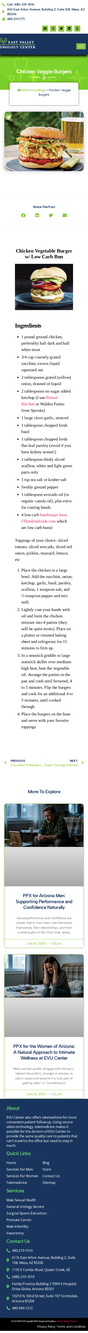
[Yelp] (77, 29)
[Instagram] (53, 29)
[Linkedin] (69, 29)
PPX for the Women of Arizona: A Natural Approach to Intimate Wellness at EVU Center (44, 1052)
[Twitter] (61, 29)
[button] (23, 215)
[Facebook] (45, 29)
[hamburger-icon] (81, 46)
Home (25, 90)
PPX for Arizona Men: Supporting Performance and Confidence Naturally (44, 901)
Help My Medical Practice (66, 1321)
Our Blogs (39, 90)
